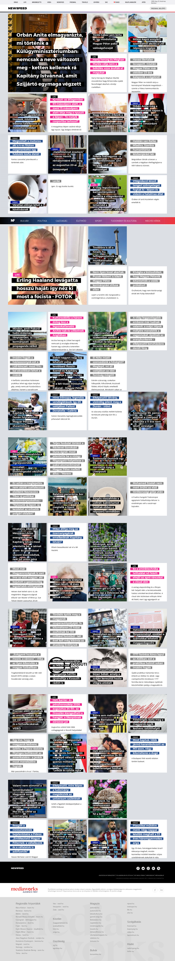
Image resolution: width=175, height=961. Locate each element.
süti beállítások (139, 875)
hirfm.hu (130, 951)
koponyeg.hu (132, 929)
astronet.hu (94, 908)
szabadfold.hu (58, 926)
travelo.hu (94, 929)
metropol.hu (132, 907)
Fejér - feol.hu (21, 926)
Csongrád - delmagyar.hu (26, 920)
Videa (49, 2)
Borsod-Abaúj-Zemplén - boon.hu (29, 917)
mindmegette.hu (96, 926)
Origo (16, 2)
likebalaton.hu (95, 920)
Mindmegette (36, 2)
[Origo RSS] (158, 868)
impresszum (150, 875)
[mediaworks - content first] (24, 890)
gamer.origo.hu (96, 917)
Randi (117, 2)
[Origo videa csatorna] (153, 868)
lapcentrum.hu (133, 935)
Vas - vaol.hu (58, 904)
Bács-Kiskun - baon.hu (25, 908)
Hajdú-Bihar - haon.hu (25, 932)
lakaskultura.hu (96, 914)
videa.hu (130, 932)
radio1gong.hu (133, 948)
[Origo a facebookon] (138, 868)
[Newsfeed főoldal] (17, 868)
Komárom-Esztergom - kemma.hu (29, 941)
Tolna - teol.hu (21, 953)
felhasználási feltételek (124, 875)
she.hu (130, 913)
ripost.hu (130, 904)
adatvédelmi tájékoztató (107, 875)
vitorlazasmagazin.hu (98, 935)
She (106, 2)
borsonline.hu (95, 954)
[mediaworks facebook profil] (155, 890)
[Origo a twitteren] (143, 868)
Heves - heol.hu (22, 935)
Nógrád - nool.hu (22, 944)
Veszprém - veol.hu (61, 907)
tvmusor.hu (94, 941)
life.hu (129, 910)
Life (25, 2)
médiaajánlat (159, 875)
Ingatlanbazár (130, 2)
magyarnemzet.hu (60, 923)
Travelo (85, 2)
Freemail (73, 2)
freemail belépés (158, 8)
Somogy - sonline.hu (24, 947)
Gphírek (96, 2)
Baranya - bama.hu (23, 911)
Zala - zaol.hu (58, 910)
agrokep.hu (57, 948)
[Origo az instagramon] (148, 868)
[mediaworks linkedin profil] (161, 890)
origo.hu (56, 932)
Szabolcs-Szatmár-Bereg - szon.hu (30, 950)
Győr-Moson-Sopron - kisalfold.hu (29, 929)
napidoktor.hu (95, 923)
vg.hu (55, 945)
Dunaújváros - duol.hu (25, 923)
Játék (144, 2)
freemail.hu (131, 926)
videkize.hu (94, 938)
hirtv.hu (56, 929)
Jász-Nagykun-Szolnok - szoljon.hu (30, 938)
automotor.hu (95, 911)
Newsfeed (60, 2)
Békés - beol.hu (22, 914)
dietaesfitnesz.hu (97, 932)
